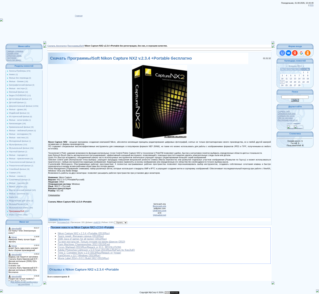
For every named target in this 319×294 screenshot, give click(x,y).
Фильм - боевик (16, 81)
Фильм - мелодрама (18, 134)
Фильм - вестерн (17, 88)
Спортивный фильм (18, 179)
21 (299, 82)
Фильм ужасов (16, 186)
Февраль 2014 (295, 66)
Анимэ (12, 74)
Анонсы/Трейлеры (17, 71)
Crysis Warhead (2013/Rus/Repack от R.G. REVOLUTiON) (89, 247)
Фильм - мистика (17, 137)
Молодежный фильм (18, 141)
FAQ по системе (285, 118)
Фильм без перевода (18, 78)
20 (295, 82)
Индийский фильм (17, 113)
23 (308, 82)
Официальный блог (286, 113)
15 (303, 79)
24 (282, 85)
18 (286, 82)
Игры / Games (15, 215)
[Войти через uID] (282, 53)
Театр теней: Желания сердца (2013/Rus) (81, 236)
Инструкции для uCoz (287, 120)
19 (291, 82)
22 (303, 82)
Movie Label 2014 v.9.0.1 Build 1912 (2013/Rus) (83, 258)
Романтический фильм (20, 165)
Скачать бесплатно (57, 46)
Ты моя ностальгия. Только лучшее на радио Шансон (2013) (91, 241)
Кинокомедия (15, 123)
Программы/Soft (16, 211)
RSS (311, 5)
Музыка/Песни (16, 204)
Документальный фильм (20, 106)
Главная (79, 16)
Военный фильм (16, 92)
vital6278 (96, 222)
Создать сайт (283, 111)
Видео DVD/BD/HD (17, 95)
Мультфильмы (16, 144)
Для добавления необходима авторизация (24, 283)
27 (295, 85)
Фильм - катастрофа (18, 120)
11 (287, 79)
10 (282, 79)
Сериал (12, 172)
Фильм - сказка (16, 176)
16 (308, 79)
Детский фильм (16, 102)
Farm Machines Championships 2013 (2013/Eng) (84, 244)
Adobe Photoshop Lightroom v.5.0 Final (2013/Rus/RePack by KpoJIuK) (96, 250)
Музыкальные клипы (18, 208)
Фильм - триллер (17, 183)
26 (291, 85)
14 (299, 79)
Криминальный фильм (19, 127)
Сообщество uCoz (286, 116)
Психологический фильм (20, 162)
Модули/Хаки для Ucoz (19, 201)
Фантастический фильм (20, 190)
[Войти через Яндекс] (295, 53)
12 (291, 79)
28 (299, 85)
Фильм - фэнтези (17, 193)
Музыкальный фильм (19, 148)
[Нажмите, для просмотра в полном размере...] (159, 66)
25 (286, 85)
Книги (11, 197)
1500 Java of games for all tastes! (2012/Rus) (82, 239)
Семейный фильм (17, 169)
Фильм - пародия (17, 155)
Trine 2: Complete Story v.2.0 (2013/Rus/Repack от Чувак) (89, 252)
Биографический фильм (20, 85)
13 (295, 79)
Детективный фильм (18, 99)
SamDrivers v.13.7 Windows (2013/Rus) (79, 255)
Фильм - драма (16, 109)
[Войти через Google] (301, 53)
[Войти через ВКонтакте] (288, 53)
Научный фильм (17, 151)
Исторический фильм (19, 116)
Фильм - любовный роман (21, 130)
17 (282, 82)
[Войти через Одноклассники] (308, 53)
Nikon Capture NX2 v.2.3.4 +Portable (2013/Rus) (84, 233)
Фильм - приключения (19, 158)
